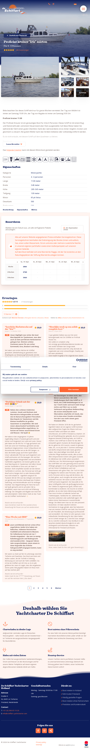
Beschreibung (8, 210)
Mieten (34, 210)
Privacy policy (41, 742)
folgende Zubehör (14, 150)
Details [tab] (45, 367)
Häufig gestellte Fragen (72, 697)
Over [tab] (74, 367)
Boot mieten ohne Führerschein (75, 701)
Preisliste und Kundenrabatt (74, 704)
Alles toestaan (73, 389)
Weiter (58, 588)
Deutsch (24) (67, 318)
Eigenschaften (22, 210)
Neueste (40, 318)
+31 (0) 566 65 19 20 (11, 710)
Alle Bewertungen (22, 50)
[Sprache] (75, 4)
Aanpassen (43, 389)
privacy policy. (36, 380)
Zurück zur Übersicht (18, 35)
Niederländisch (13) (78, 318)
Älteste (46, 318)
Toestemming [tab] (15, 367)
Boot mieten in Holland (71, 690)
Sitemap (39, 744)
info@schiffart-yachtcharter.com (15, 713)
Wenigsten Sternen (30, 318)
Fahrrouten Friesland (71, 694)
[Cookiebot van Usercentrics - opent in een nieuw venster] (77, 360)
